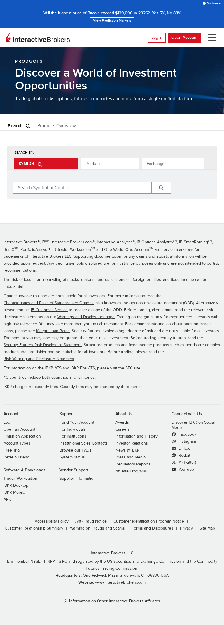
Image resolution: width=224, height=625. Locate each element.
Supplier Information (78, 478)
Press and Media (131, 457)
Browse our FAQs (76, 450)
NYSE (35, 561)
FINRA (49, 561)
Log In (156, 37)
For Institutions (73, 436)
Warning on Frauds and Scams (97, 528)
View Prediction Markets (112, 20)
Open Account (184, 37)
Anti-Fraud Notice (91, 521)
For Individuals (73, 429)
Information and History (137, 436)
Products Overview (56, 126)
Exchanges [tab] (157, 163)
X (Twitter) (186, 462)
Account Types (17, 443)
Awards (122, 422)
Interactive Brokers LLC (112, 552)
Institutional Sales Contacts (84, 443)
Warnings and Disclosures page (86, 316)
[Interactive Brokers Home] (38, 38)
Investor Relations (132, 443)
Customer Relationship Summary (34, 528)
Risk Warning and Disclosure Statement (39, 358)
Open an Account (19, 429)
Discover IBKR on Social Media (193, 425)
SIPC (63, 561)
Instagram (186, 441)
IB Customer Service (49, 309)
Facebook (186, 434)
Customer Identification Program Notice (148, 521)
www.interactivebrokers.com (120, 582)
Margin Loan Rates (53, 330)
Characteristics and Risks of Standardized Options (49, 302)
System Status (72, 457)
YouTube (185, 469)
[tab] (46, 163)
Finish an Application (22, 436)
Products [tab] (93, 163)
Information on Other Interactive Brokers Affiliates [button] (114, 601)
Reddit (183, 455)
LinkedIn (185, 448)
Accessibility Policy (52, 521)
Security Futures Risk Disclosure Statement (43, 344)
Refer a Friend (16, 457)
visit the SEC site (125, 368)
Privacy (186, 528)
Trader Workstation (20, 478)
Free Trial (12, 450)
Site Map (207, 528)
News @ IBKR (128, 450)
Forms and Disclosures (152, 528)
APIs (7, 499)
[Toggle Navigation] (211, 38)
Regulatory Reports (133, 464)
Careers (123, 429)
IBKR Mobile (14, 492)
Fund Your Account (77, 422)
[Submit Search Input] (161, 188)
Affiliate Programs (131, 471)
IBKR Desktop (16, 485)
